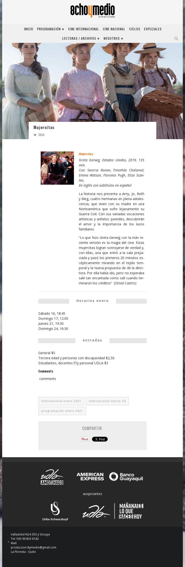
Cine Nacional (114, 28)
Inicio (28, 28)
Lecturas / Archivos (79, 38)
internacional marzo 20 (107, 401)
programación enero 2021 (62, 411)
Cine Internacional (83, 28)
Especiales (153, 28)
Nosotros (112, 38)
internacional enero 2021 (61, 401)
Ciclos (134, 28)
